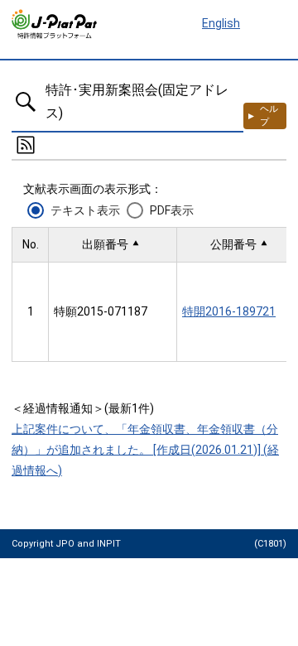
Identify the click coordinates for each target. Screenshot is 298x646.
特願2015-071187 (100, 311)
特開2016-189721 (229, 311)
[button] (112, 244)
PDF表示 (172, 210)
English (221, 23)
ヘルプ (269, 116)
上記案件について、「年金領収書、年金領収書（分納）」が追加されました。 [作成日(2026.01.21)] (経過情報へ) (145, 449)
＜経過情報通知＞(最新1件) (83, 408)
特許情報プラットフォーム (55, 24)
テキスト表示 (85, 210)
